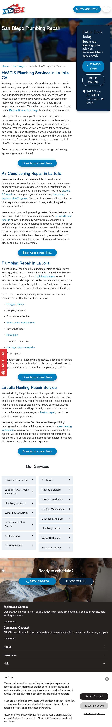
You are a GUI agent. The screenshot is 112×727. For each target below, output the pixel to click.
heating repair (47, 412)
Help (6, 663)
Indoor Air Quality (51, 547)
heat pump (58, 194)
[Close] (107, 679)
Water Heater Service (17, 512)
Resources (10, 655)
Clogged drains (15, 304)
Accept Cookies (94, 696)
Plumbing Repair (51, 528)
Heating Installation (52, 499)
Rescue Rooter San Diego (23, 110)
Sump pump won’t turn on (20, 322)
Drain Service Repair (16, 479)
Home (5, 66)
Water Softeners (51, 537)
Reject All (94, 705)
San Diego (18, 66)
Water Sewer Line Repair (14, 524)
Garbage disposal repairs (20, 347)
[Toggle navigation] (106, 9)
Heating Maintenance (53, 508)
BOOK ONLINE (93, 80)
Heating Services (51, 489)
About (7, 647)
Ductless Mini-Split (52, 518)
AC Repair (48, 479)
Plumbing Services (15, 503)
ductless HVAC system (15, 198)
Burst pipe (12, 334)
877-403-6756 (95, 66)
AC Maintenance (14, 545)
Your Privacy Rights (94, 713)
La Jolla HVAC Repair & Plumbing (17, 491)
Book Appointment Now (37, 163)
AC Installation (13, 535)
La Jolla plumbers (45, 276)
